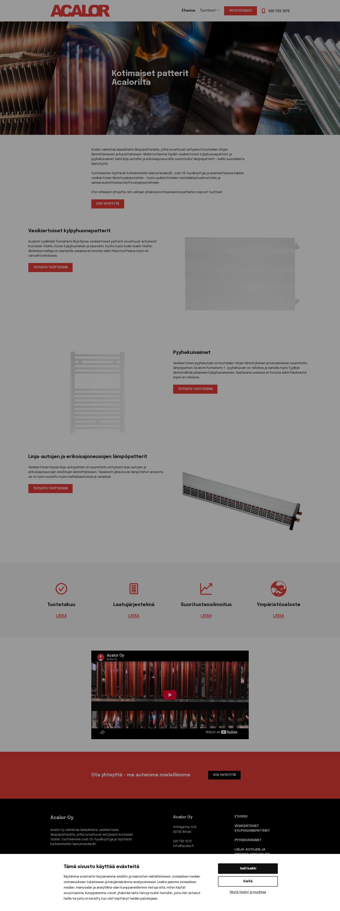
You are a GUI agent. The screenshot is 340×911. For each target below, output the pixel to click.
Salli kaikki (248, 868)
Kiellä (247, 881)
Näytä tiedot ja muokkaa (248, 892)
